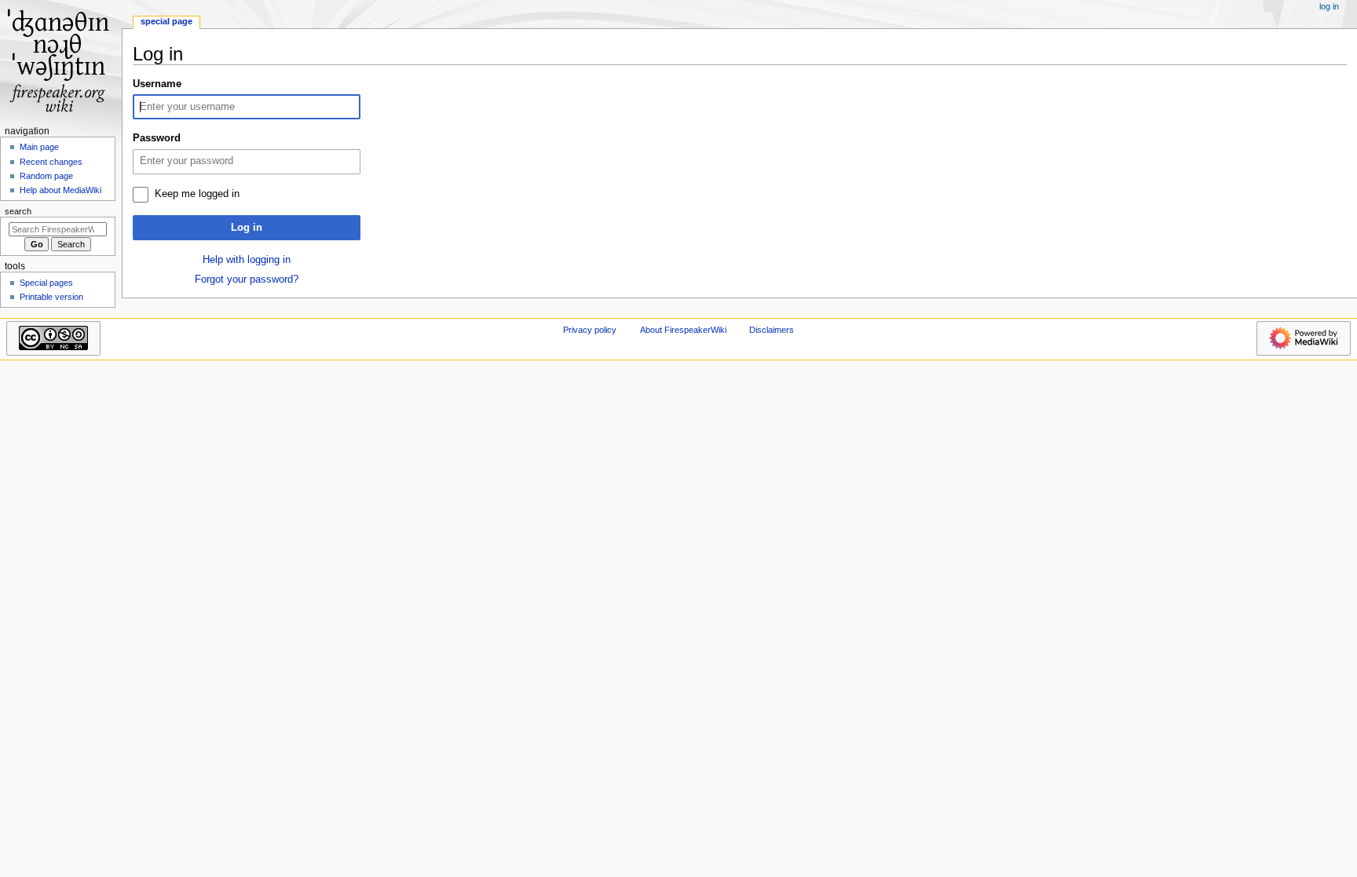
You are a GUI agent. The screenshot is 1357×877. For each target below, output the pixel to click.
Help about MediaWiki (60, 190)
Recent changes (51, 161)
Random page (46, 176)
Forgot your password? (246, 279)
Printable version (51, 296)
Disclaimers (771, 329)
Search (18, 211)
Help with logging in (247, 259)
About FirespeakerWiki (683, 329)
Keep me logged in (197, 193)
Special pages (46, 282)
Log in (246, 227)
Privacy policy (589, 329)
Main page (39, 147)
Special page (166, 21)
